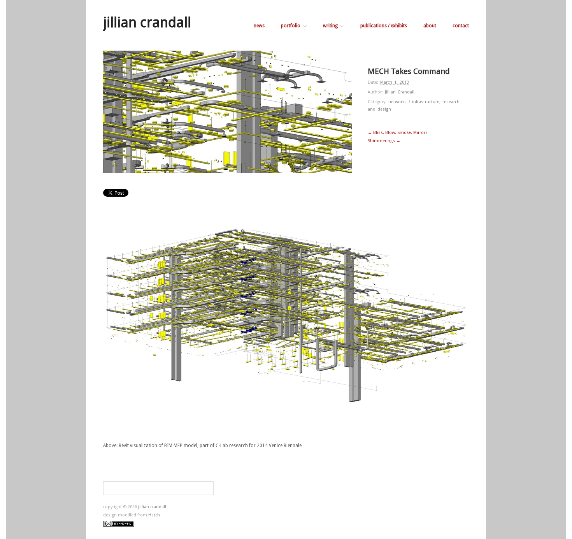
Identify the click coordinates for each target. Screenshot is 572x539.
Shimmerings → (384, 140)
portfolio (290, 25)
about (429, 25)
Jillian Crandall (399, 92)
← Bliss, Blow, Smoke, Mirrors (398, 132)
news (259, 25)
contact (461, 25)
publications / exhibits (383, 25)
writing (330, 25)
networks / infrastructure (413, 101)
